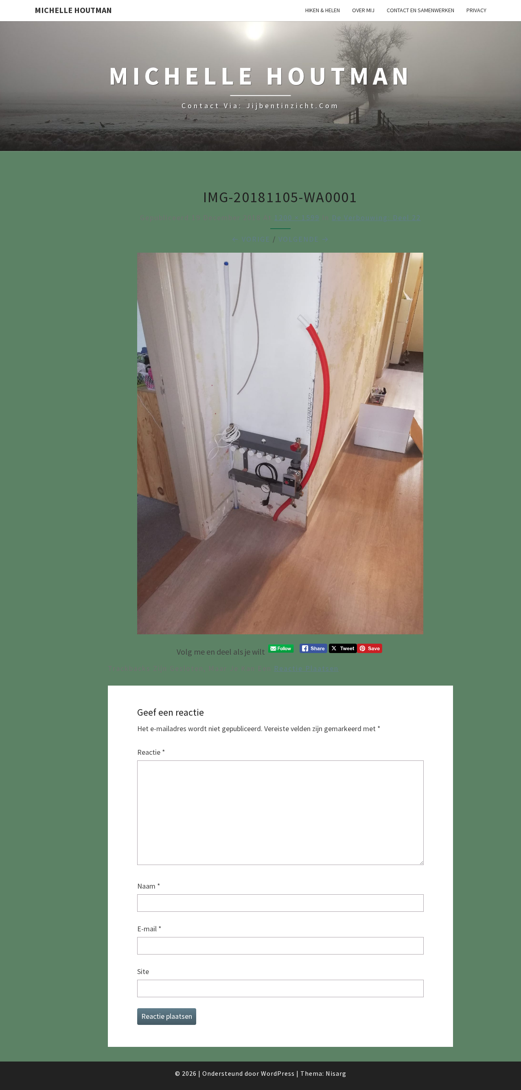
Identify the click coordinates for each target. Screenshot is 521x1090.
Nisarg (336, 1073)
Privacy (476, 10)
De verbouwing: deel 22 (376, 217)
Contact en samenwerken (420, 10)
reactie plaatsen (306, 668)
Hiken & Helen (322, 10)
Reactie (151, 752)
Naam (148, 886)
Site (143, 971)
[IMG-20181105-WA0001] (280, 446)
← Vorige (251, 239)
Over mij (363, 10)
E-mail (149, 928)
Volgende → (303, 239)
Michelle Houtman (73, 10)
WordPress (278, 1073)
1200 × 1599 (297, 217)
